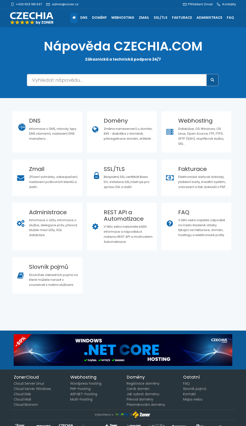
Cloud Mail (22, 399)
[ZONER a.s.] (141, 414)
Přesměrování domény (146, 404)
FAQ (230, 17)
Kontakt (189, 394)
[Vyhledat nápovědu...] (212, 80)
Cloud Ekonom (26, 404)
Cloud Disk (22, 394)
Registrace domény (143, 383)
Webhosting (122, 17)
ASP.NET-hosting (83, 394)
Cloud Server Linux (29, 383)
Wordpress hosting (85, 383)
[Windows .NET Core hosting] (123, 350)
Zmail (144, 17)
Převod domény (140, 399)
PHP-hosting (80, 388)
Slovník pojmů (48, 267)
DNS (83, 17)
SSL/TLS (160, 17)
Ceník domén (138, 388)
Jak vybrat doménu (143, 394)
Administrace (209, 17)
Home (74, 18)
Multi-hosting (81, 399)
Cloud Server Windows (32, 388)
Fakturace (182, 17)
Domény (99, 17)
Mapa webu (193, 399)
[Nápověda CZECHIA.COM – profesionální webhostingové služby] (31, 18)
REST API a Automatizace (124, 215)
